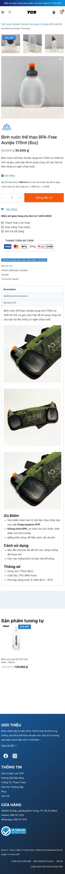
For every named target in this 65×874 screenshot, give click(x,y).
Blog (3, 791)
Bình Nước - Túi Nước (19, 270)
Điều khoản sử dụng (43, 861)
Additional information (15, 296)
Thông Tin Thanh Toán (13, 782)
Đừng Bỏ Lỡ (44, 198)
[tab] (32, 289)
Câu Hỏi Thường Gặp (12, 786)
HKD (7, 275)
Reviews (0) (9, 302)
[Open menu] (3, 12)
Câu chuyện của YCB (12, 773)
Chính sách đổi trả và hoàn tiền (47, 867)
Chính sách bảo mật (21, 861)
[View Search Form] (10, 12)
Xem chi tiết (7, 745)
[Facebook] (5, 755)
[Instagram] (14, 755)
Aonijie (15, 279)
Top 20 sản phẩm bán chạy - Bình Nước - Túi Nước (24, 260)
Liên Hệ (5, 796)
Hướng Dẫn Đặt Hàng (12, 777)
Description (9, 289)
